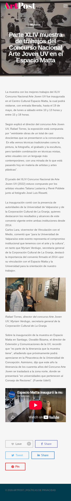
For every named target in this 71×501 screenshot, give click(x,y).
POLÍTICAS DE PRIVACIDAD (41, 490)
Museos (35, 24)
